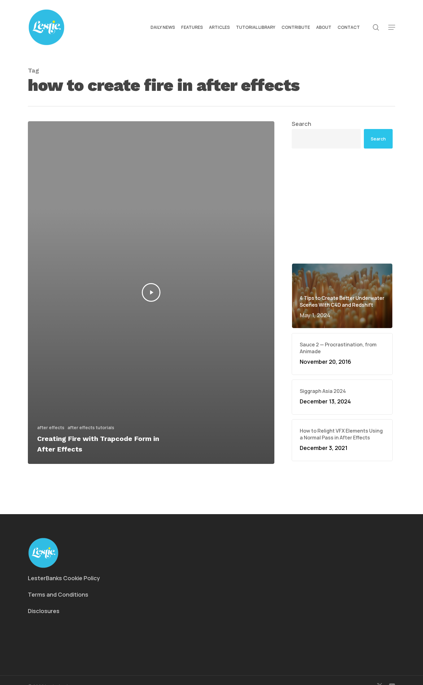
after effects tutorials (91, 427)
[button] (391, 27)
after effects (50, 427)
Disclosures (43, 611)
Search (301, 123)
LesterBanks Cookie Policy (64, 578)
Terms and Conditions (58, 594)
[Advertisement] (342, 206)
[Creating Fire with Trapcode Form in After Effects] (151, 292)
